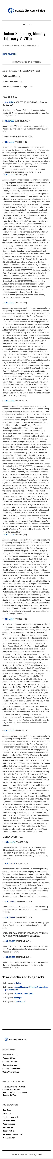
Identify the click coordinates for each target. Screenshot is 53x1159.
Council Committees (11, 1068)
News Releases (9, 54)
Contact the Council (11, 1089)
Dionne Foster (8, 1138)
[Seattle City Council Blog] (26, 10)
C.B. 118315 (9, 401)
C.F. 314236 (10, 957)
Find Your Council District (13, 1087)
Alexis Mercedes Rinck (12, 1134)
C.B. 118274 (10, 863)
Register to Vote (9, 1095)
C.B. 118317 (9, 619)
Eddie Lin (6, 1113)
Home (4, 45)
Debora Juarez (8, 1124)
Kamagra (18, 998)
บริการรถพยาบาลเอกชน (23, 994)
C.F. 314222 (9, 121)
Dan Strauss (7, 1127)
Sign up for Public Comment (14, 1092)
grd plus (17, 983)
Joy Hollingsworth (10, 1117)
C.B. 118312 (9, 142)
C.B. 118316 (9, 535)
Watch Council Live (10, 1072)
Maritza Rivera (8, 1120)
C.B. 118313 (9, 175)
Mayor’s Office (8, 1058)
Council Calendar (9, 1061)
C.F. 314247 (10, 917)
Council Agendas (9, 1065)
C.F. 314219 (10, 941)
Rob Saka (6, 1110)
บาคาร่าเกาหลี (19, 1002)
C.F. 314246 (10, 901)
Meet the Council (9, 1054)
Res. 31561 (9, 102)
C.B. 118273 (10, 842)
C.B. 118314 (9, 303)
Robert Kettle (8, 1131)
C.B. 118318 (9, 731)
